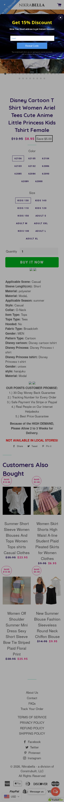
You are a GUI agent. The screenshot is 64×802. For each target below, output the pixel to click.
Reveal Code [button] (31, 45)
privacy (32, 72)
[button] (60, 17)
